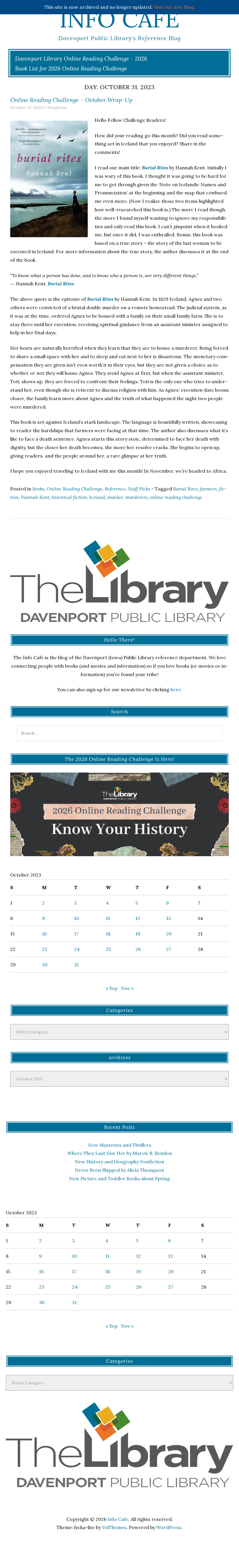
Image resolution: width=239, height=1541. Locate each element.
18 (108, 934)
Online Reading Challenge (74, 489)
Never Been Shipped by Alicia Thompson (119, 1170)
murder (115, 497)
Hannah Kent (35, 497)
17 (76, 934)
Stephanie (57, 107)
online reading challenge (176, 497)
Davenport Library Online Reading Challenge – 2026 (81, 58)
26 (138, 949)
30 (45, 964)
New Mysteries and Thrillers (119, 1145)
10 (76, 918)
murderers (136, 497)
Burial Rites (185, 489)
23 (44, 949)
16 (44, 934)
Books (38, 489)
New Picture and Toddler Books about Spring (119, 1178)
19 (138, 934)
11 (108, 918)
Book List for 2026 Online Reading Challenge (71, 68)
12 (138, 918)
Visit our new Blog (174, 7)
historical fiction (69, 497)
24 (77, 949)
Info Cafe (119, 19)
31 (76, 964)
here (176, 689)
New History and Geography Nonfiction (119, 1161)
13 (168, 918)
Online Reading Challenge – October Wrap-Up (71, 99)
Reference (115, 489)
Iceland (97, 497)
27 (168, 949)
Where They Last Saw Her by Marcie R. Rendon (119, 1153)
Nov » (127, 988)
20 (169, 934)
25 (108, 949)
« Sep (111, 988)
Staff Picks (139, 489)
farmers (208, 489)
